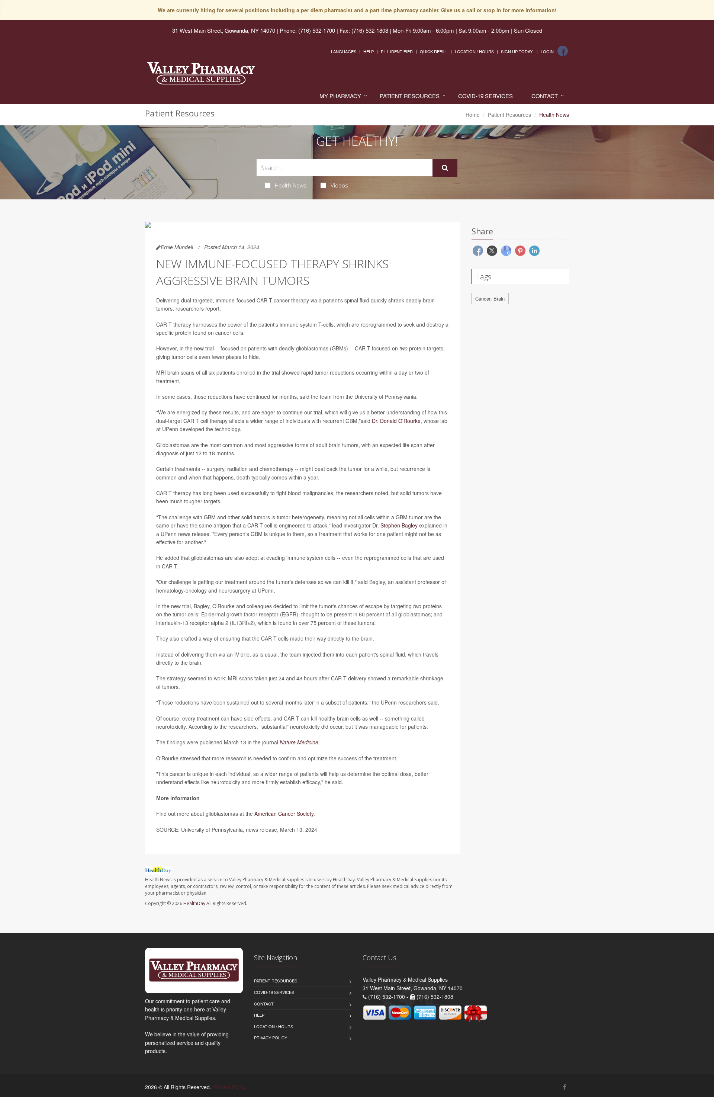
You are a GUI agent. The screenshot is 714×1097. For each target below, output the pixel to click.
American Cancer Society (283, 813)
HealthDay (194, 903)
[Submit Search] (444, 168)
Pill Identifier (397, 51)
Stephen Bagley (399, 525)
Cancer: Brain (490, 298)
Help (368, 51)
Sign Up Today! (517, 51)
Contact (544, 96)
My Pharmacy (340, 96)
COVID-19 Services (485, 96)
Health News (291, 185)
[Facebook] (562, 51)
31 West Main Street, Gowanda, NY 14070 (223, 30)
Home (473, 114)
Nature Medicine (299, 742)
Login (547, 51)
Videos (339, 185)
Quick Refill (434, 51)
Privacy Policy (270, 1037)
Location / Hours (474, 51)
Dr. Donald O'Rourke (396, 420)
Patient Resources (410, 96)
